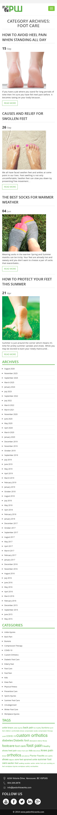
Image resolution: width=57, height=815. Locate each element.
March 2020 (9, 432)
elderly (39, 741)
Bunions (7, 641)
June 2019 (8, 464)
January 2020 (9, 437)
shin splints (48, 756)
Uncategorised (10, 705)
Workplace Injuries (11, 714)
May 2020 (8, 423)
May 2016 (8, 587)
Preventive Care (10, 691)
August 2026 (9, 368)
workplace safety (24, 766)
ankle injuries (18, 728)
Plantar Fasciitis (37, 755)
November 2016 (11, 569)
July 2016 (8, 578)
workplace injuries (11, 766)
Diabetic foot (21, 740)
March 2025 (9, 382)
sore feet (19, 759)
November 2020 (11, 414)
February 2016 (10, 601)
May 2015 (8, 619)
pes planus (25, 756)
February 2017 (10, 555)
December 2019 (11, 441)
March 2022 (9, 405)
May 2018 (8, 505)
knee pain (47, 750)
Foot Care (8, 668)
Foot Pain (8, 673)
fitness (45, 741)
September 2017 (11, 532)
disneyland (33, 741)
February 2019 (10, 482)
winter (33, 763)
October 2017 (9, 528)
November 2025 (11, 373)
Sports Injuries (10, 696)
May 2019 (8, 469)
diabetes (7, 740)
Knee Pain (8, 682)
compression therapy (45, 731)
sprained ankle (30, 759)
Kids (6, 677)
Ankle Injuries (9, 632)
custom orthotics (32, 735)
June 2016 (8, 582)
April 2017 (8, 546)
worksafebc (34, 766)
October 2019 (9, 450)
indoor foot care (22, 751)
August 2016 (9, 573)
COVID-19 (8, 650)
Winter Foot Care (11, 709)
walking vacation (24, 763)
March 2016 (9, 596)
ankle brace (7, 727)
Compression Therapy (13, 646)
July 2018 (8, 500)
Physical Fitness (10, 686)
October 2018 (9, 491)
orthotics (14, 754)
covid (4, 736)
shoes (5, 759)
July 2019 (8, 459)
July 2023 (8, 391)
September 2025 (11, 378)
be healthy (37, 728)
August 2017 (9, 537)
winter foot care (41, 763)
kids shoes (36, 751)
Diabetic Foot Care (11, 659)
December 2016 (11, 564)
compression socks (31, 731)
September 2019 (11, 455)
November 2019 (11, 446)
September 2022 (11, 396)
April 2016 (8, 591)
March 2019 (9, 478)
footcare (8, 745)
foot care (20, 746)
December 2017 (11, 523)
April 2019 (8, 473)
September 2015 (11, 610)
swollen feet (12, 762)
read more (10, 103)
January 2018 (9, 519)
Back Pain (8, 636)
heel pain (12, 750)
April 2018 (8, 510)
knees (4, 756)
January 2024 (9, 387)
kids (31, 750)
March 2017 (9, 550)
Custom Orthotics (11, 655)
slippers (11, 759)
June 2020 (8, 419)
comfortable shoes (17, 731)
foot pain (34, 745)
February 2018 (10, 514)
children (8, 731)
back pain (28, 727)
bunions (45, 727)
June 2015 (8, 614)
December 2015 (11, 605)
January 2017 (9, 560)
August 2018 (9, 496)
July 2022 (8, 400)
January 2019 (9, 487)
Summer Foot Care (12, 700)
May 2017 (8, 541)
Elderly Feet (9, 664)
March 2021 (9, 410)
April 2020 (8, 428)
